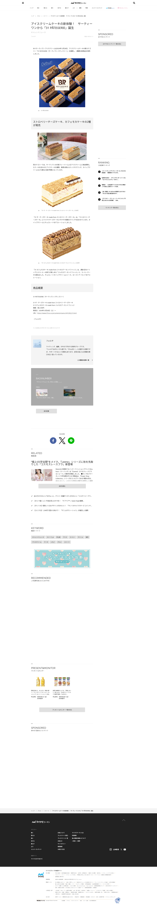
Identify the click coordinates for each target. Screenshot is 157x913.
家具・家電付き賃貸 (59, 887)
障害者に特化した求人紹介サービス (85, 874)
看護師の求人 (81, 892)
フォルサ (33, 36)
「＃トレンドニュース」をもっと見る (47, 382)
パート (63, 874)
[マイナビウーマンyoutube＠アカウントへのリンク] (125, 849)
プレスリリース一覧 (63, 838)
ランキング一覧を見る (112, 208)
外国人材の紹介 (75, 894)
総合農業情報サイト (96, 884)
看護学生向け (74, 873)
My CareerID (90, 885)
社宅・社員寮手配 (100, 897)
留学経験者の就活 (66, 873)
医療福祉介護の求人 (59, 876)
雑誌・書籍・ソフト (70, 884)
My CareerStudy (81, 885)
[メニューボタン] (23, 3)
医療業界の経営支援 (66, 894)
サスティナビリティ (74, 900)
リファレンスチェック (110, 897)
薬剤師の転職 (74, 892)
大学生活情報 (112, 882)
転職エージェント (91, 890)
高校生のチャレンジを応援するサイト (85, 882)
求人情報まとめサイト (60, 882)
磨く (52, 8)
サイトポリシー (62, 843)
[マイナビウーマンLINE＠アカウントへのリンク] (116, 849)
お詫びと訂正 (61, 849)
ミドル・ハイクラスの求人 (108, 873)
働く (38, 8)
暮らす (67, 8)
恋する (59, 8)
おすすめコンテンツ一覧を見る (112, 44)
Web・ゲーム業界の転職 (66, 890)
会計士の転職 (109, 890)
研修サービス (58, 897)
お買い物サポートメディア (111, 885)
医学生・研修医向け (82, 873)
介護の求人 (57, 894)
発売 (87, 537)
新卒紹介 (84, 890)
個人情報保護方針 (93, 900)
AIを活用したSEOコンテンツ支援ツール (74, 887)
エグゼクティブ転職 (100, 890)
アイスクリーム (36, 542)
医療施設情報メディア (99, 885)
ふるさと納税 (73, 885)
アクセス (68, 900)
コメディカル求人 (89, 892)
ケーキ (46, 542)
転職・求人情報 (92, 873)
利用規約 (74, 835)
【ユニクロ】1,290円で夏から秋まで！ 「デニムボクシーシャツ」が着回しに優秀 (60, 510)
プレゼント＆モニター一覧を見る (62, 710)
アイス (65, 537)
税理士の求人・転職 (59, 892)
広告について (61, 832)
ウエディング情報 (80, 884)
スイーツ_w (50, 537)
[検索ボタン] (134, 3)
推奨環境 (60, 846)
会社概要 (63, 900)
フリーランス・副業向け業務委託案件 (103, 874)
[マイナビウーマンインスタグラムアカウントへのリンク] (111, 849)
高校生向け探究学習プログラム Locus (73, 879)
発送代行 (77, 897)
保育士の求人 (107, 892)
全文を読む (62, 486)
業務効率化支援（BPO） (68, 897)
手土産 (58, 537)
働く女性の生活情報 (59, 884)
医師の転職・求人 (99, 892)
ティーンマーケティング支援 (101, 882)
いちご (53, 542)
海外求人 (99, 873)
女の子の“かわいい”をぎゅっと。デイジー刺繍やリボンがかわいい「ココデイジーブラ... (62, 496)
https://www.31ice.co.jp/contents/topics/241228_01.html (57, 313)
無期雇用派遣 (115, 892)
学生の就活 (57, 873)
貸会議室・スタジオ (90, 897)
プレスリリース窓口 (63, 835)
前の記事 (46, 411)
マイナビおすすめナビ (37, 859)
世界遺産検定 (88, 884)
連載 (80, 8)
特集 (86, 8)
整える (45, 8)
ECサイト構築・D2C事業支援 (61, 885)
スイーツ (45, 16)
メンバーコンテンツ (97, 8)
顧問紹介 (68, 892)
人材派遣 (57, 890)
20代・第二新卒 (76, 890)
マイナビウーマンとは (77, 832)
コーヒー (72, 537)
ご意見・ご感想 (76, 841)
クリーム (80, 537)
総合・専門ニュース (71, 882)
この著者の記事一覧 (83, 360)
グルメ (38, 16)
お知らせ (60, 841)
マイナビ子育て (106, 884)
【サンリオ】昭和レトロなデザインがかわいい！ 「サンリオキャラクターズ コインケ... (62, 506)
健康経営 (82, 897)
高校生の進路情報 (59, 879)
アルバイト (57, 874)
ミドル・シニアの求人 (71, 874)
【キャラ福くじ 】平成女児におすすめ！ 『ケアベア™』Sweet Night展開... (58, 501)
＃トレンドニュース (38, 32)
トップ (31, 8)
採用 (81, 900)
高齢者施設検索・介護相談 (91, 887)
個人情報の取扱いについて (79, 838)
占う (74, 8)
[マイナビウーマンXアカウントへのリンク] (121, 849)
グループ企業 (85, 900)
